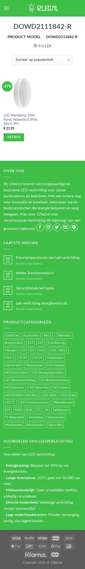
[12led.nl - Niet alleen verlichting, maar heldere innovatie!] (42, 8)
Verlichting (36, 417)
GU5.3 (9, 357)
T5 (38, 410)
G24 (42, 350)
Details (14, 137)
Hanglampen (55, 357)
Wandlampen (13, 425)
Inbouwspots (34, 365)
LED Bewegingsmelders (48, 372)
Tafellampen (61, 410)
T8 (46, 410)
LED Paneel (61, 387)
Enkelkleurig (56, 342)
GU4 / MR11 (58, 350)
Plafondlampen (63, 402)
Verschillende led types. (35, 288)
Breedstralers (14, 342)
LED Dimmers (14, 387)
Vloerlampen (55, 417)
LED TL (10, 402)
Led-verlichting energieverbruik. (42, 303)
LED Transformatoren (34, 402)
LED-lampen (55, 365)
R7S (7, 410)
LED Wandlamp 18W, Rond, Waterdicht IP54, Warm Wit (21, 119)
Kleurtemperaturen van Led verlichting (47, 258)
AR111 (48, 335)
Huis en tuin (13, 365)
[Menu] (6, 8)
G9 (32, 350)
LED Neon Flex (39, 387)
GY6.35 (37, 357)
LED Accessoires (16, 372)
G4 (23, 350)
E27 (40, 342)
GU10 (23, 357)
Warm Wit (55, 425)
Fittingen (11, 350)
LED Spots (49, 395)
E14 (30, 342)
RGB (18, 410)
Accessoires (31, 335)
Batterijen (64, 335)
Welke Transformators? (35, 273)
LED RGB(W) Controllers (21, 395)
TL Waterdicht (14, 417)
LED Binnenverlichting (20, 380)
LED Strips (68, 395)
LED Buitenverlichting (54, 380)
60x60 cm (12, 335)
